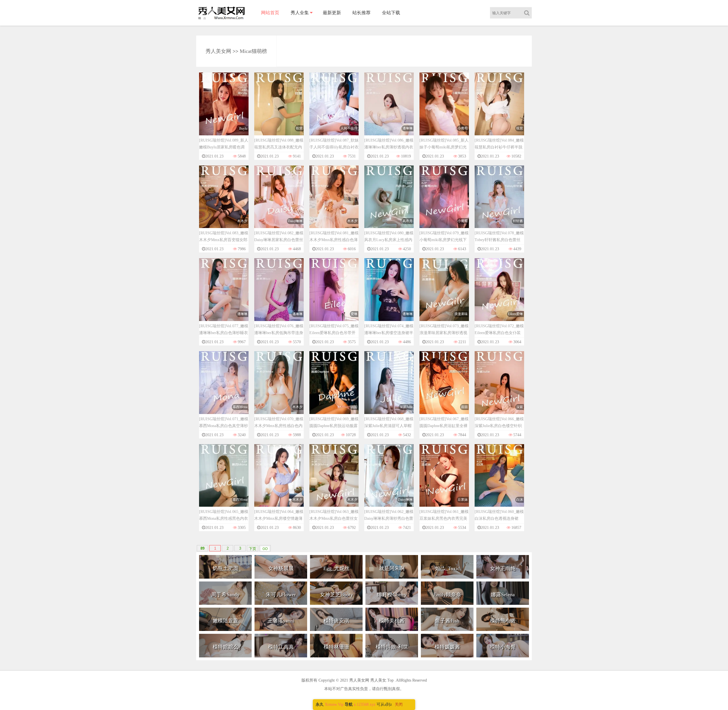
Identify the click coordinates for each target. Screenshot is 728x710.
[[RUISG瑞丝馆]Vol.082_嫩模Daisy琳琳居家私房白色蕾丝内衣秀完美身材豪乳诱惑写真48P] (279, 202)
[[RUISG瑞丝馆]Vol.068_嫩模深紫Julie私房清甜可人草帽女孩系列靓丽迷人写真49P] (389, 388)
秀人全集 (300, 12)
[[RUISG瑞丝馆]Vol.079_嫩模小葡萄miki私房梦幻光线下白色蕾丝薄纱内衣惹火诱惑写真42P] (444, 202)
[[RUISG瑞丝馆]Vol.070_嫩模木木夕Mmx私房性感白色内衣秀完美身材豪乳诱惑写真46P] (279, 388)
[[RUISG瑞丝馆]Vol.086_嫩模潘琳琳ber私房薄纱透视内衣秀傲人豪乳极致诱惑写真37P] (389, 109)
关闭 (399, 704)
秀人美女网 (218, 51)
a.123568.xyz (364, 704)
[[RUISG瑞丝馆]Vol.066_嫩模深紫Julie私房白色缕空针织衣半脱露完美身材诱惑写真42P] (499, 388)
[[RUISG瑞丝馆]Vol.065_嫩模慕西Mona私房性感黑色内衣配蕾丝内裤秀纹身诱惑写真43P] (224, 481)
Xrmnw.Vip (334, 704)
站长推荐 (361, 12)
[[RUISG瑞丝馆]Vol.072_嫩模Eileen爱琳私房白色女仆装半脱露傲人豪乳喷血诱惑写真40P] (499, 295)
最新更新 (332, 12)
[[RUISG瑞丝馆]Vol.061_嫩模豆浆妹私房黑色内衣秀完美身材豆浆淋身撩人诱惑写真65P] (444, 481)
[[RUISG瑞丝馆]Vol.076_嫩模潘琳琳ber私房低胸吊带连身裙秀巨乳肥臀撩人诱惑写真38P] (279, 295)
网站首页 (270, 12)
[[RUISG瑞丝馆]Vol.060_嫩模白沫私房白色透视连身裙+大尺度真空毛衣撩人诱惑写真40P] (499, 481)
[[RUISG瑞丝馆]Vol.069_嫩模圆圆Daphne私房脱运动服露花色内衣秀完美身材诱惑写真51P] (334, 388)
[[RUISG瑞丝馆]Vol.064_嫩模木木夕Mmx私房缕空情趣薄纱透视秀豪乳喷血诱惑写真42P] (279, 481)
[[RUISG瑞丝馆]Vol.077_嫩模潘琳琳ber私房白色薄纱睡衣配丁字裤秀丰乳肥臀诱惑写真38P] (224, 295)
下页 (252, 549)
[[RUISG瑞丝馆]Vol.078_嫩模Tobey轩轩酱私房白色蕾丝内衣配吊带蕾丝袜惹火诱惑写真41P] (499, 202)
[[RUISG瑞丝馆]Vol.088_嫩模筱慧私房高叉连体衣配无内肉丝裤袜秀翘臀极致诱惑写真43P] (279, 109)
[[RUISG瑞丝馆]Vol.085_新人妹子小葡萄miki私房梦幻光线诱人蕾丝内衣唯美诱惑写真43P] (444, 109)
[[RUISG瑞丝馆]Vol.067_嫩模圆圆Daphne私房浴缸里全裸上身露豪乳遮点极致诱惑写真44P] (444, 388)
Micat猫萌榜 (253, 51)
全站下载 (391, 12)
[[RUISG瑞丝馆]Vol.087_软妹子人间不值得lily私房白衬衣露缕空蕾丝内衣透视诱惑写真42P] (334, 109)
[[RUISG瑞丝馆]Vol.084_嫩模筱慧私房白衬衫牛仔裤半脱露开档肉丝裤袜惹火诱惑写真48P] (499, 109)
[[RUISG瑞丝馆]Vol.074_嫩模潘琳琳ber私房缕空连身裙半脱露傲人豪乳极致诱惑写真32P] (389, 295)
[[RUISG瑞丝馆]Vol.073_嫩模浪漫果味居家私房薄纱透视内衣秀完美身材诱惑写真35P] (444, 295)
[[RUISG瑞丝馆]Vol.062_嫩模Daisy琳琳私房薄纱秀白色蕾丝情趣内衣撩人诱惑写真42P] (389, 481)
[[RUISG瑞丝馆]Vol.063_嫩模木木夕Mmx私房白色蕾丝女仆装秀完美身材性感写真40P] (334, 481)
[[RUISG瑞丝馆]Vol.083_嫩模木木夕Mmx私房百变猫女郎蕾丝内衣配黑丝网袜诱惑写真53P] (224, 202)
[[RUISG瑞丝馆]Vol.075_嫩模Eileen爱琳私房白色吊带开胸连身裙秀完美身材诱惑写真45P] (334, 295)
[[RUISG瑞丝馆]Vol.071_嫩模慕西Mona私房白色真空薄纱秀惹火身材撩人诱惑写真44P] (224, 388)
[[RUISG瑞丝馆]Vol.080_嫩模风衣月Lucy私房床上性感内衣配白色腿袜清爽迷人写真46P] (389, 202)
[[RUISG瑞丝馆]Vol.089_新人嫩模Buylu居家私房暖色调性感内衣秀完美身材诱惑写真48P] (224, 109)
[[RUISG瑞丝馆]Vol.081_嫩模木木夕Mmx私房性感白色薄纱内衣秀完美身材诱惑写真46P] (334, 202)
